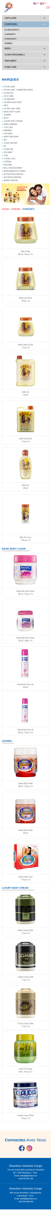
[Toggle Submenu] (44, 18)
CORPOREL (16, 209)
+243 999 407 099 (25, 1178)
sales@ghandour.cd (28, 1175)
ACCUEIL (5, 209)
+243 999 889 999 (25, 1201)
